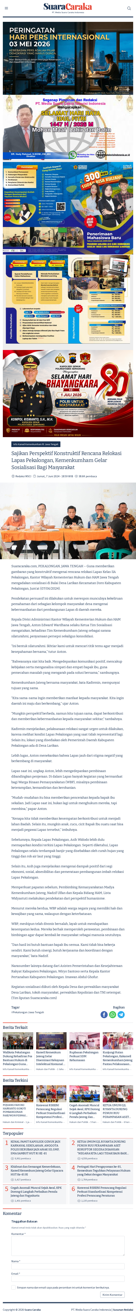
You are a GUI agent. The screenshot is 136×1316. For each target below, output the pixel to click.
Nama (15, 1261)
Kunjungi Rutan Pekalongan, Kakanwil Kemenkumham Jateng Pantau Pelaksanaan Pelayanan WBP (117, 1058)
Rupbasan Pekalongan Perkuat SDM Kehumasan (83, 1056)
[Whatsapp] (112, 1014)
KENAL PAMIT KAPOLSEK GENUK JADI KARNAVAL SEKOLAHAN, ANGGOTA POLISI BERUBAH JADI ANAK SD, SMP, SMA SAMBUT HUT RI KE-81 (35, 1147)
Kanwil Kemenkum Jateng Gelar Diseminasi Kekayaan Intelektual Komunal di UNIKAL (51, 1058)
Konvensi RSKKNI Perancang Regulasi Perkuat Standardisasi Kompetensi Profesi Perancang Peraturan (50, 1111)
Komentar (18, 1234)
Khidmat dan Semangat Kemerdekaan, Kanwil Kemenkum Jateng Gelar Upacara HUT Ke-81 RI (37, 1170)
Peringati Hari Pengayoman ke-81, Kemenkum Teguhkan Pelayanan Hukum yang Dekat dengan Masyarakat (103, 1170)
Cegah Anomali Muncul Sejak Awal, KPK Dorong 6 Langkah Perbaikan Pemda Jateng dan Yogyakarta (84, 1111)
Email (15, 1273)
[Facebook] (104, 1014)
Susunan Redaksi (123, 1309)
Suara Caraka (32, 1309)
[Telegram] (121, 1014)
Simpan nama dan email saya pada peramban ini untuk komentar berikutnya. (63, 1287)
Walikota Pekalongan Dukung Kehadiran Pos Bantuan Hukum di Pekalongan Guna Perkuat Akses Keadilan (17, 1058)
